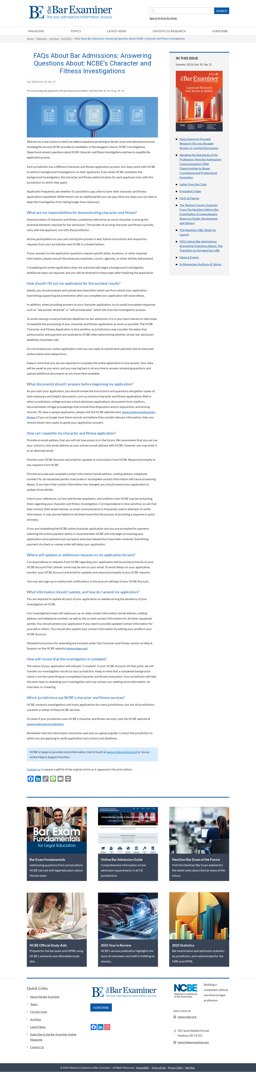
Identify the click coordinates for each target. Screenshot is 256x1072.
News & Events (189, 257)
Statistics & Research (169, 31)
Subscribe (220, 31)
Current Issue (38, 1011)
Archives (54, 38)
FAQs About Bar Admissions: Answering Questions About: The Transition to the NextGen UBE (201, 246)
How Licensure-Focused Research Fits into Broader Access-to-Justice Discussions (199, 143)
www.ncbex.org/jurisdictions (45, 724)
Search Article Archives (163, 18)
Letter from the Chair (193, 184)
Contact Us (37, 1047)
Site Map (190, 1067)
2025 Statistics (183, 945)
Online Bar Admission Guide (122, 859)
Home (30, 38)
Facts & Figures (189, 198)
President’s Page (190, 191)
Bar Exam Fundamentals (47, 859)
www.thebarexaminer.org (193, 1042)
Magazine (36, 31)
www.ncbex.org (77, 648)
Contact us (33, 769)
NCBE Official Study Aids (48, 945)
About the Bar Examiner (45, 996)
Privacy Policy (175, 1067)
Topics (75, 31)
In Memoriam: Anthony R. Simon (200, 264)
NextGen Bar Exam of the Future (196, 859)
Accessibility (142, 1067)
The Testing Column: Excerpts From (199, 214)
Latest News (116, 31)
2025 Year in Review (116, 945)
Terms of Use (159, 1067)
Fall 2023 (66, 38)
